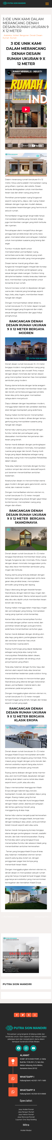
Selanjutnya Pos (42, 917)
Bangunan (24, 35)
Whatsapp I (27, 1076)
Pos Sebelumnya (10, 917)
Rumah (13, 38)
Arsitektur (8, 35)
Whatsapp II (27, 1090)
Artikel (16, 35)
